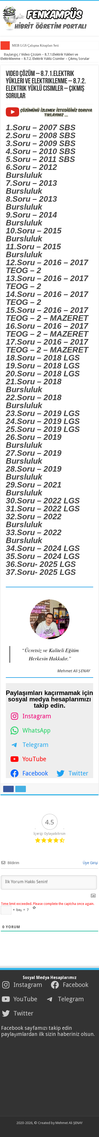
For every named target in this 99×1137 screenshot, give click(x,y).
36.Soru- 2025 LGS (41, 564)
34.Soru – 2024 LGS (43, 548)
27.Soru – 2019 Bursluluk (34, 457)
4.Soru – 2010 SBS (41, 151)
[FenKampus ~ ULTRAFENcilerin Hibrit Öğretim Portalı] (49, 17)
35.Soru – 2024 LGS (43, 556)
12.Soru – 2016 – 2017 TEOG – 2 (47, 266)
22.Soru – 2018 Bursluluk (34, 401)
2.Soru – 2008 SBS (41, 135)
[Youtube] (51, 1129)
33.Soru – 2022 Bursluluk (34, 536)
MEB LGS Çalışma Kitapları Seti (35, 45)
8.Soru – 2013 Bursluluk (31, 203)
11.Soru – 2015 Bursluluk (33, 250)
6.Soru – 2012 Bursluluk (31, 171)
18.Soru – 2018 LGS (43, 357)
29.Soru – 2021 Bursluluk (34, 488)
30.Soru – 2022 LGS (43, 500)
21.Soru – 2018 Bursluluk (34, 385)
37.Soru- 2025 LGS (41, 572)
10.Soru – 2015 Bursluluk (34, 234)
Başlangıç (10, 54)
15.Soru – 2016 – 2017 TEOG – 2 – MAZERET (47, 314)
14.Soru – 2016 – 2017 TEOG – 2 (47, 298)
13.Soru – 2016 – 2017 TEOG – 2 (47, 282)
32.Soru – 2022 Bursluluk (34, 520)
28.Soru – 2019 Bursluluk (34, 472)
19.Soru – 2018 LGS (43, 365)
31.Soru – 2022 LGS (43, 508)
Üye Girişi (90, 863)
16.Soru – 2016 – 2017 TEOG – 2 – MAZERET (47, 330)
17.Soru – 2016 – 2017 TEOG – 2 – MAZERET (47, 345)
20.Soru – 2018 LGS (43, 373)
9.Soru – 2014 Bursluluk (31, 218)
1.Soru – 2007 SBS (41, 127)
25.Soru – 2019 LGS (43, 429)
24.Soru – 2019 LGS (43, 421)
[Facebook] (41, 1129)
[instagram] (56, 1129)
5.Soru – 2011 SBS (40, 159)
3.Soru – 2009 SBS (41, 143)
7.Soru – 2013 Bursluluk (31, 187)
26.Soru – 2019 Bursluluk (34, 441)
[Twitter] (46, 1129)
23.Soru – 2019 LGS (43, 413)
